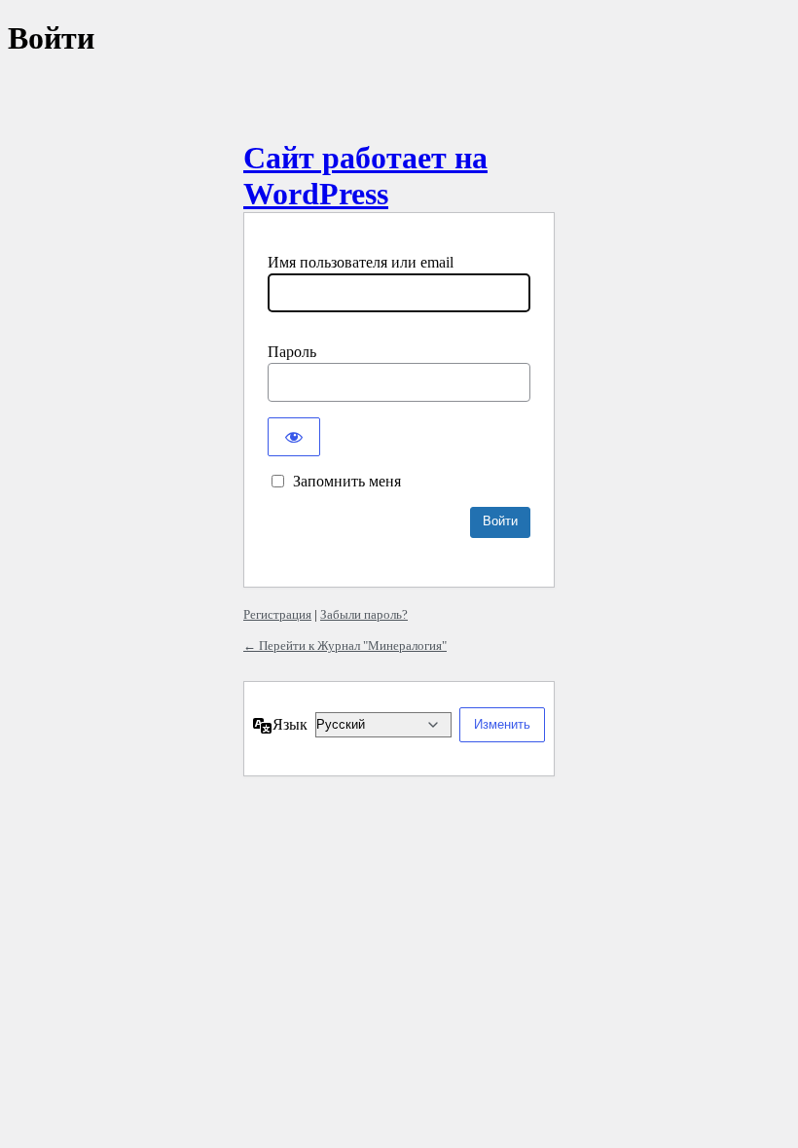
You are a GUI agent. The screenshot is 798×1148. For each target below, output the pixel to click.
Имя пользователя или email (360, 262)
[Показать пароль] (294, 436)
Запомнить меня (347, 481)
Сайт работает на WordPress (365, 175)
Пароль (292, 351)
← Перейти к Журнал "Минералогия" (345, 645)
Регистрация (277, 614)
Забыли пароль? (364, 614)
